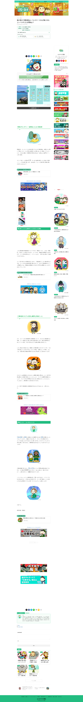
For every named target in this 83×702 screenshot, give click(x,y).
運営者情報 (22, 696)
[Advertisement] (34, 47)
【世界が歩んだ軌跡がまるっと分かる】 (34, 283)
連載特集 (45, 1)
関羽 (29, 468)
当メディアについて (22, 1)
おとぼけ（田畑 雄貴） (25, 28)
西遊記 (19, 625)
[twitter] (26, 56)
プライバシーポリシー (33, 696)
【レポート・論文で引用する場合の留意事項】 (33, 575)
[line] (34, 56)
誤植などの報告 (55, 696)
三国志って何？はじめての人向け (59, 209)
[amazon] (66, 61)
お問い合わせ (61, 1)
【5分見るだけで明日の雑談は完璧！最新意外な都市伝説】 (33, 404)
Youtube (53, 1)
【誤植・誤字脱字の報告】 (34, 563)
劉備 (25, 437)
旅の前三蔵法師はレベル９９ (33, 76)
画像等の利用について (44, 696)
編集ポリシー (27, 696)
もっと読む (34, 680)
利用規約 (38, 696)
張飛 (42, 437)
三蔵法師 (19, 626)
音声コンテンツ (37, 1)
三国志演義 (19, 437)
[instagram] (61, 61)
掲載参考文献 (50, 696)
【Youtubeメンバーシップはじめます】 (34, 527)
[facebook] (29, 56)
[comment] (39, 56)
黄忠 (32, 468)
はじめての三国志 (41, 698)
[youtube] (63, 61)
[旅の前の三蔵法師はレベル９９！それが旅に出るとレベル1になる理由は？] (31, 56)
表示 (37, 108)
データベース (30, 1)
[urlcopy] (41, 56)
